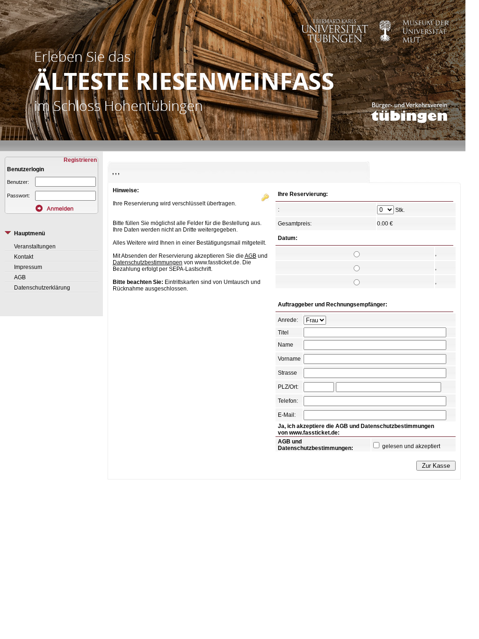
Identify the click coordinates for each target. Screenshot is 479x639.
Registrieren (81, 160)
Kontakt (23, 257)
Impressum (28, 267)
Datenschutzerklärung (42, 287)
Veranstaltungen (35, 246)
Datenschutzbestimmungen (147, 262)
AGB (20, 277)
